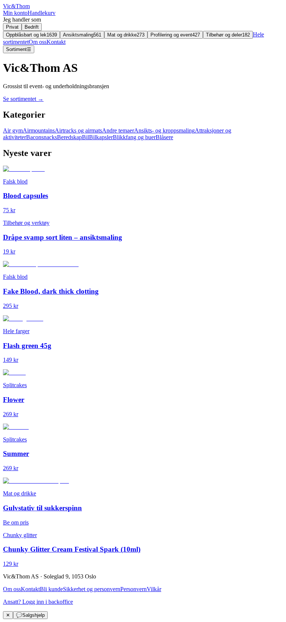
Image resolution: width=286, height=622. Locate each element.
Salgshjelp (30, 615)
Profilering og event (175, 35)
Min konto (15, 13)
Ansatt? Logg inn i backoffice (38, 602)
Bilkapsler (101, 137)
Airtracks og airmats (78, 130)
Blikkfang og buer (134, 137)
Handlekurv (41, 13)
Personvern (133, 589)
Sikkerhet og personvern (91, 589)
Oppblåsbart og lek (31, 35)
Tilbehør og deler (228, 35)
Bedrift (32, 27)
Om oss (38, 42)
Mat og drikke (125, 35)
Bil (85, 137)
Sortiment (18, 49)
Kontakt (56, 42)
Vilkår (154, 589)
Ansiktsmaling (82, 35)
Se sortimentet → (23, 99)
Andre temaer (118, 130)
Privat (12, 27)
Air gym (13, 130)
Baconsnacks (41, 137)
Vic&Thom (16, 6)
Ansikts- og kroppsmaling (164, 130)
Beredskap (69, 137)
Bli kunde (51, 589)
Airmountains (39, 130)
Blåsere (164, 137)
